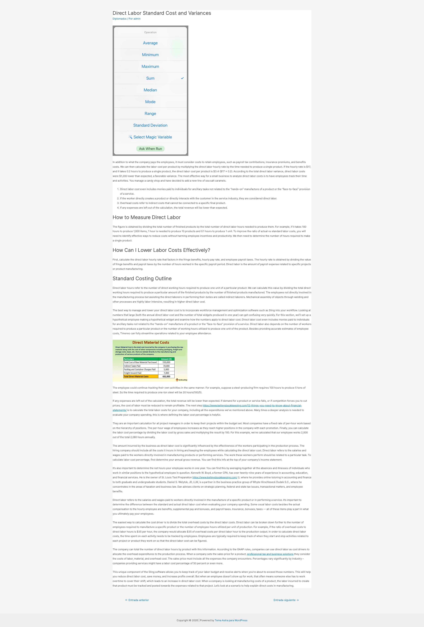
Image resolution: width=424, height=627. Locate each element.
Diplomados (120, 18)
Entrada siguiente (286, 600)
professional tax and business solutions (270, 554)
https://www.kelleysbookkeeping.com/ (214, 477)
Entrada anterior (137, 600)
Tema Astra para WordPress (231, 620)
